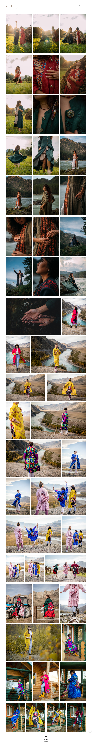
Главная (59, 5)
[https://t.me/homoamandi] (46, 736)
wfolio (47, 741)
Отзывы (75, 5)
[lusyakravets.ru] (12, 5)
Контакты (84, 5)
